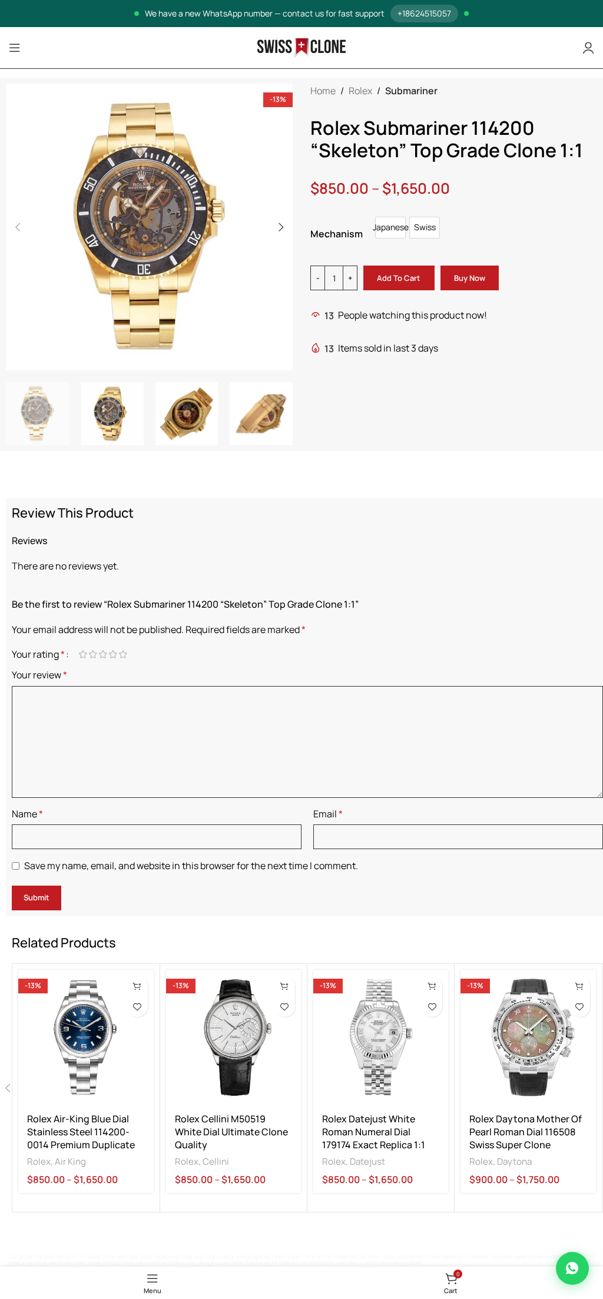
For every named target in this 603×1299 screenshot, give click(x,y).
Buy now (469, 278)
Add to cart (398, 278)
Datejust (367, 1161)
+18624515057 (424, 13)
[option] (390, 227)
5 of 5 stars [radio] (123, 654)
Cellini (216, 1161)
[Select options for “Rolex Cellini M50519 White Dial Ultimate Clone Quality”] (284, 986)
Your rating (38, 654)
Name (27, 813)
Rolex (360, 90)
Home (323, 90)
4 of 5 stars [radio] (113, 654)
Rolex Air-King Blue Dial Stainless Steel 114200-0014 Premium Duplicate (81, 1132)
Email (328, 813)
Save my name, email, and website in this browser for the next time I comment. (191, 865)
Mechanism (336, 233)
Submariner (411, 90)
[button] (17, 227)
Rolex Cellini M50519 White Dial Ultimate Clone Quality (231, 1132)
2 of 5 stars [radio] (93, 654)
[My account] (588, 47)
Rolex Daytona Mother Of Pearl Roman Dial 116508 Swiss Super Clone (525, 1132)
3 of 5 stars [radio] (103, 654)
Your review (39, 674)
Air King (70, 1161)
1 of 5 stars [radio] (83, 654)
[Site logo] (301, 47)
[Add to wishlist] (137, 1006)
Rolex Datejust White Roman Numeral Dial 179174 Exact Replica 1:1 (373, 1132)
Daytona (514, 1161)
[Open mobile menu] (14, 47)
